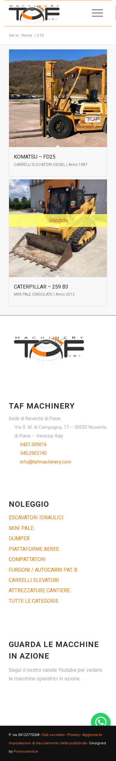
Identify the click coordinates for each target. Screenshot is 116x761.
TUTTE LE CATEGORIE (33, 601)
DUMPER (19, 538)
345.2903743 (33, 453)
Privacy (73, 735)
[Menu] (94, 13)
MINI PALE (21, 528)
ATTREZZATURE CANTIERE (39, 590)
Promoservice (26, 751)
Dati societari (53, 735)
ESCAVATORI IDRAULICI (36, 518)
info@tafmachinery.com (45, 462)
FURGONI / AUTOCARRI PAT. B (43, 570)
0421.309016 (33, 444)
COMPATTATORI (27, 559)
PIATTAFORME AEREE (34, 549)
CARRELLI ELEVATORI (34, 580)
